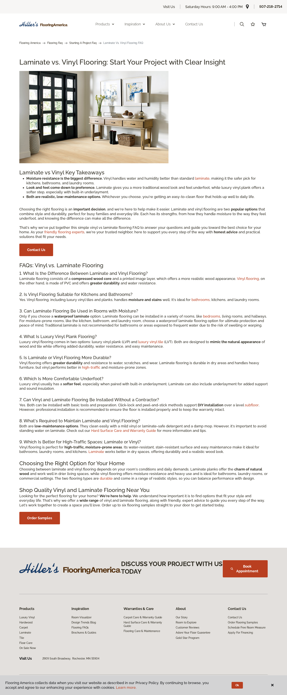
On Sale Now (27, 648)
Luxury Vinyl (27, 617)
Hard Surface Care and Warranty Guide (123, 431)
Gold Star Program (187, 637)
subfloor (252, 405)
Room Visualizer (81, 617)
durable (106, 478)
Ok (237, 685)
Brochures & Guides (83, 632)
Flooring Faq (55, 42)
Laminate (96, 452)
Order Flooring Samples (243, 622)
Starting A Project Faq (83, 42)
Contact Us (194, 24)
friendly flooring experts (64, 232)
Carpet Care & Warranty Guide (143, 617)
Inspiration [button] (133, 24)
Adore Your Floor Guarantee (193, 632)
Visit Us (169, 7)
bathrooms (201, 300)
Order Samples (39, 518)
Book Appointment (247, 568)
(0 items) (263, 24)
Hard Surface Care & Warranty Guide (143, 624)
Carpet (23, 627)
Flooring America (30, 42)
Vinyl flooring (248, 279)
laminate (202, 178)
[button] (242, 24)
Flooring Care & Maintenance (142, 631)
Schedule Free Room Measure (246, 627)
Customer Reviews (187, 627)
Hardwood (26, 622)
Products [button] (102, 24)
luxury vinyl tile (150, 342)
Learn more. (126, 687)
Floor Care (25, 642)
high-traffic (91, 367)
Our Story (182, 617)
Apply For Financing (240, 632)
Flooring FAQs (80, 627)
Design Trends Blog (83, 622)
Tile (21, 637)
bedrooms (211, 316)
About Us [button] (163, 24)
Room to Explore (186, 622)
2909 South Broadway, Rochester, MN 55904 (70, 658)
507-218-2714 (270, 6)
